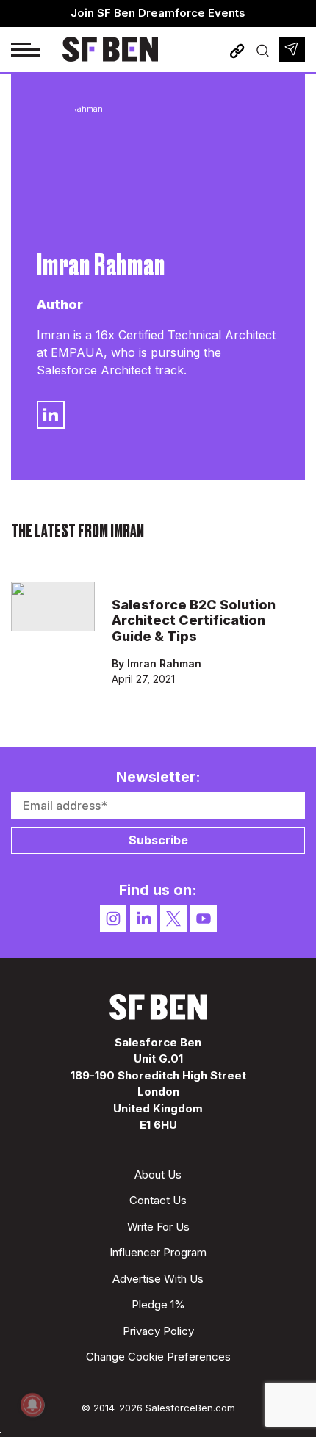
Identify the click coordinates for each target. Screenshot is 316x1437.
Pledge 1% (158, 1304)
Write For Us (158, 1227)
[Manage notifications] (32, 1404)
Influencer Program (158, 1252)
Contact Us (158, 1200)
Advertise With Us (158, 1279)
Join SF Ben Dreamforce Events (158, 13)
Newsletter (292, 49)
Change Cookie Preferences (158, 1357)
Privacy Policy (158, 1331)
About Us (158, 1174)
